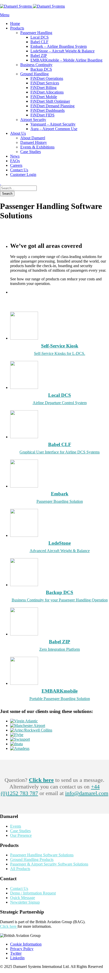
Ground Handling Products (31, 859)
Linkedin (17, 958)
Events (15, 826)
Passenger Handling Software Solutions (42, 855)
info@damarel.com (86, 793)
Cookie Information (26, 944)
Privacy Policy (21, 949)
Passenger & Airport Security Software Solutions (49, 864)
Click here (8, 926)
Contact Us (19, 888)
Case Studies (20, 831)
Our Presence (21, 835)
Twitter (16, 953)
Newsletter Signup (25, 902)
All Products (20, 868)
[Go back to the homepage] (32, 6)
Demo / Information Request (33, 893)
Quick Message (22, 897)
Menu (4, 15)
